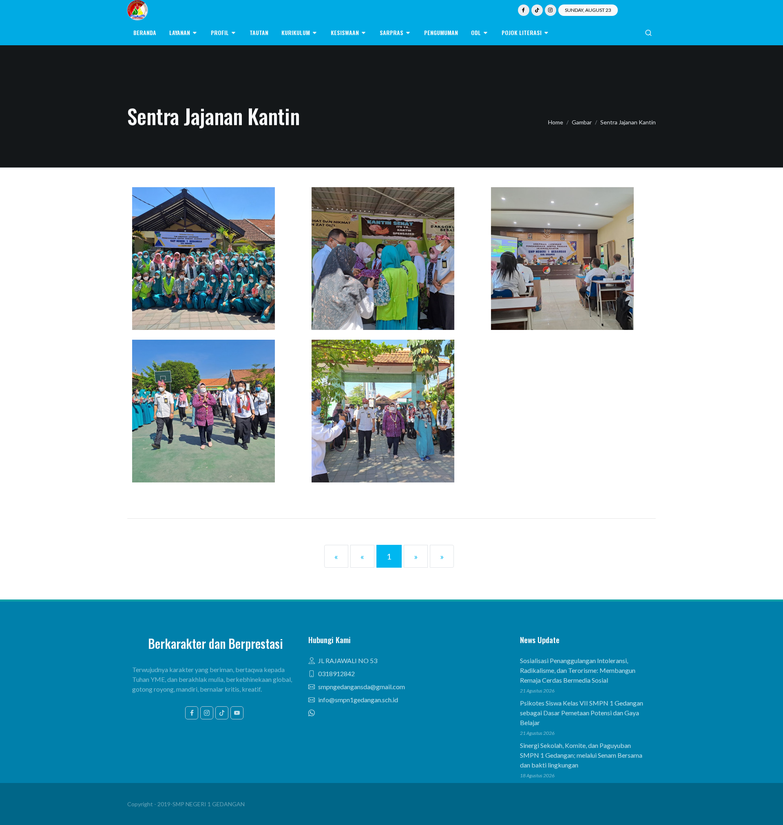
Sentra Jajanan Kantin (628, 122)
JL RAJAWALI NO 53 (347, 660)
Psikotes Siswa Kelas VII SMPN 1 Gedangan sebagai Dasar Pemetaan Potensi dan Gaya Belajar (581, 712)
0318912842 (336, 673)
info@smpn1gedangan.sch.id (358, 699)
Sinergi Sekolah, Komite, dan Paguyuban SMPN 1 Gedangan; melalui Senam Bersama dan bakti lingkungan (581, 755)
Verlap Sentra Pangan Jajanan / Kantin (212, 399)
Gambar (582, 122)
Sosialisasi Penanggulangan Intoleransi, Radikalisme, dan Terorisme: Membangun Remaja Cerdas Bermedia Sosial (577, 670)
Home (555, 122)
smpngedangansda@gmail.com (361, 686)
